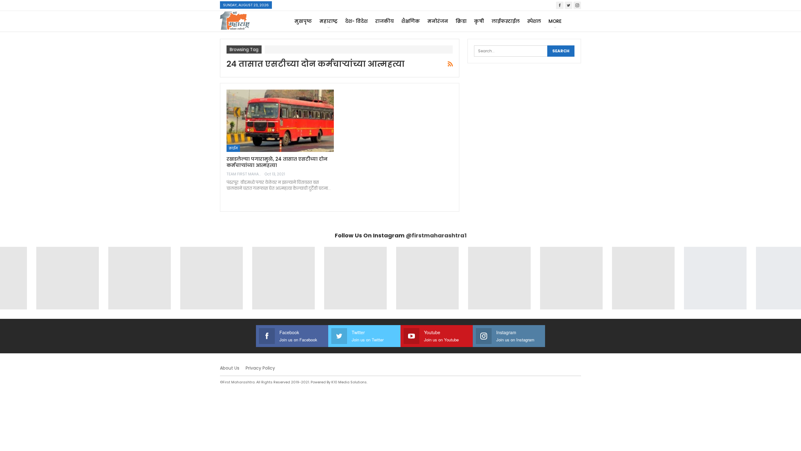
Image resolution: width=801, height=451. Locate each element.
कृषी (479, 21)
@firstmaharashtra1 (436, 235)
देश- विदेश (356, 21)
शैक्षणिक (410, 21)
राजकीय (384, 21)
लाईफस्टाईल (506, 21)
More (555, 21)
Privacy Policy (260, 368)
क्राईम (233, 148)
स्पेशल (534, 21)
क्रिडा (461, 21)
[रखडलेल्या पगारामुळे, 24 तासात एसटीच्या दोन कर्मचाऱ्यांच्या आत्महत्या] (280, 121)
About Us (229, 368)
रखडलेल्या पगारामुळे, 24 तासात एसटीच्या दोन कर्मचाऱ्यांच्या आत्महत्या (277, 162)
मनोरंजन (437, 21)
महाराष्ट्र (328, 21)
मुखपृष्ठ (303, 21)
